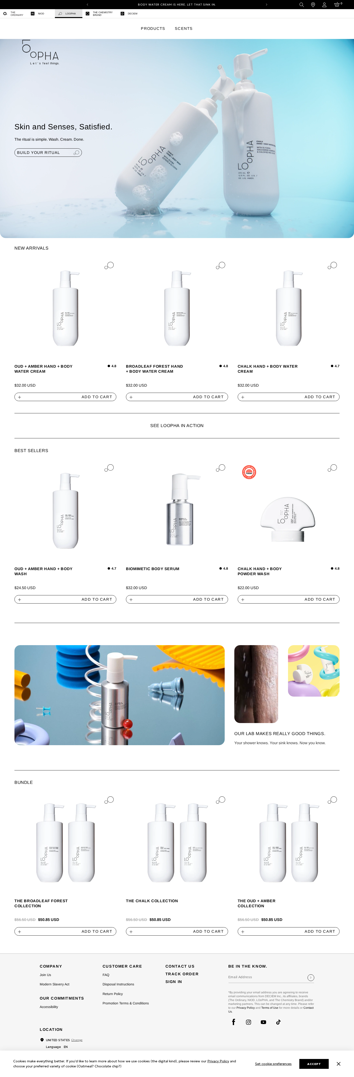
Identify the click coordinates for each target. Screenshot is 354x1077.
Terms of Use (269, 1007)
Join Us (45, 975)
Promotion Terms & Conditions (126, 1003)
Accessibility (49, 1007)
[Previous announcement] (87, 4)
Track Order (182, 974)
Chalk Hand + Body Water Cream (268, 368)
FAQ (106, 975)
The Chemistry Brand (103, 13)
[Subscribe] (311, 977)
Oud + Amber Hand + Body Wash (43, 571)
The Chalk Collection (152, 901)
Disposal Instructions (118, 984)
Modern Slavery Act (54, 984)
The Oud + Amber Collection (257, 903)
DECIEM (132, 13)
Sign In (173, 982)
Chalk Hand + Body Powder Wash (260, 571)
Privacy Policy (245, 1007)
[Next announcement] (266, 4)
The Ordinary (17, 13)
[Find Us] (313, 4)
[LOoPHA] (41, 50)
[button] (153, 28)
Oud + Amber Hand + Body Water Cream (43, 368)
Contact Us (180, 966)
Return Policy (113, 994)
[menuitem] (13, 13)
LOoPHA (71, 13)
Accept (314, 1064)
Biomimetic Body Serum (152, 569)
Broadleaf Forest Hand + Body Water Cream (154, 368)
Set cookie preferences (273, 1064)
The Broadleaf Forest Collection (41, 903)
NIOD (41, 13)
